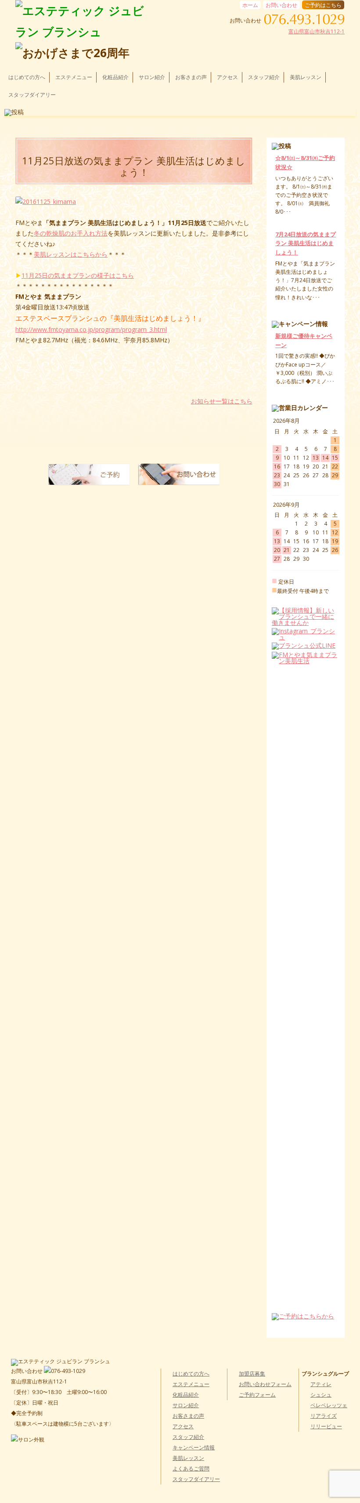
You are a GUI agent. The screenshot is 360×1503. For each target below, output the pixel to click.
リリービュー (326, 1426)
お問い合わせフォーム (265, 1384)
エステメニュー (73, 77)
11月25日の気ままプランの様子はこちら (78, 275)
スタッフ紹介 (264, 77)
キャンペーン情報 (194, 1447)
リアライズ (323, 1416)
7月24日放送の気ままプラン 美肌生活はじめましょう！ (305, 243)
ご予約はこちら (323, 5)
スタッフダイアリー (32, 94)
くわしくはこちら (295, 220)
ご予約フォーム (257, 1394)
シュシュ (320, 1394)
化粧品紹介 (115, 77)
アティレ (320, 1384)
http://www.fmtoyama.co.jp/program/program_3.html (91, 329)
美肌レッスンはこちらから (71, 254)
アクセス (227, 77)
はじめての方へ (26, 77)
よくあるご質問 (191, 1468)
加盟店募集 (252, 1373)
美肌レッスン (305, 77)
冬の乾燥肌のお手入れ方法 (71, 233)
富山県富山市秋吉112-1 (316, 31)
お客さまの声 (191, 77)
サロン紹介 (152, 77)
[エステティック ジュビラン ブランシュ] (82, 21)
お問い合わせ (281, 5)
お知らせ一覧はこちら (221, 401)
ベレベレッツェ (328, 1405)
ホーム (250, 5)
